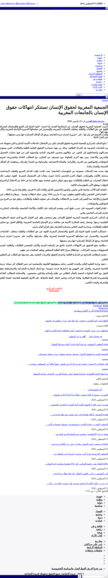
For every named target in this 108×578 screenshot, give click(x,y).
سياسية (98, 65)
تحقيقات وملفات (93, 550)
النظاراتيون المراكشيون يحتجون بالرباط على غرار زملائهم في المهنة (76, 321)
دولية (100, 63)
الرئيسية (98, 55)
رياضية (99, 81)
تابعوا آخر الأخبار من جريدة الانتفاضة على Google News (83, 303)
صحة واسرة (96, 84)
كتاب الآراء (97, 87)
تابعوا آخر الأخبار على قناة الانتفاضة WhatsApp (35, 303)
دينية (100, 517)
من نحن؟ (97, 568)
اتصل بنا (75, 568)
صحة (99, 532)
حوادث (98, 520)
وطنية (99, 60)
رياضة (99, 529)
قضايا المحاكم (95, 76)
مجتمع (99, 71)
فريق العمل (86, 568)
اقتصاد (99, 68)
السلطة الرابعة (95, 73)
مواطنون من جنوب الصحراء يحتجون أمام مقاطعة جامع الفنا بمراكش (76, 330)
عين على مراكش (93, 544)
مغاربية (99, 89)
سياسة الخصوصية (61, 568)
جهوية (99, 57)
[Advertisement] (54, 31)
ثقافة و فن (97, 79)
